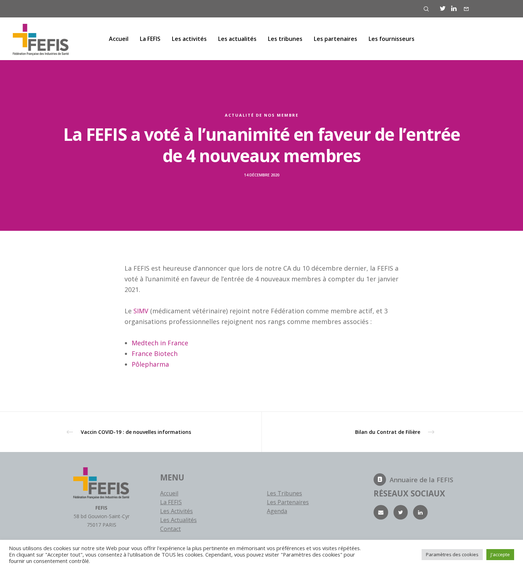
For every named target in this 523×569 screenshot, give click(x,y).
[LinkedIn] (453, 8)
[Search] (426, 9)
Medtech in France (160, 343)
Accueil (169, 493)
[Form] (466, 9)
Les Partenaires (288, 502)
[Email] (381, 512)
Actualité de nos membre (262, 115)
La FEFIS (171, 502)
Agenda (277, 511)
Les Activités (176, 511)
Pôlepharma (150, 364)
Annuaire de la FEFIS (421, 479)
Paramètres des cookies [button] (452, 554)
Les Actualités (178, 520)
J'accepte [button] (500, 554)
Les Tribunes (284, 493)
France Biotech (155, 353)
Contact (170, 529)
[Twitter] (443, 8)
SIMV (140, 311)
